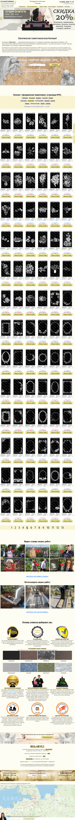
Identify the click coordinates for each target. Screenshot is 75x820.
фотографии (37, 612)
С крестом (44, 98)
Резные (51, 98)
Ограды (27, 103)
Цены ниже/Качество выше (8, 3)
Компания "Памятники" (10, 773)
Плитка (42, 103)
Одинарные (32, 98)
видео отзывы (37, 576)
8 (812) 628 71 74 (67, 1)
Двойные (38, 98)
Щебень (48, 103)
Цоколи (53, 100)
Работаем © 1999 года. (10, 775)
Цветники (47, 100)
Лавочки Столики (34, 103)
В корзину (6, 134)
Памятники (25, 98)
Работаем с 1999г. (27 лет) (7, 6)
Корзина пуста (69, 3)
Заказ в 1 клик (6, 137)
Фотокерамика (39, 100)
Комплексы (24, 100)
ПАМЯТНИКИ (7, 1)
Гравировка (31, 100)
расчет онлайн (12, 692)
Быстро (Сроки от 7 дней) (7, 5)
